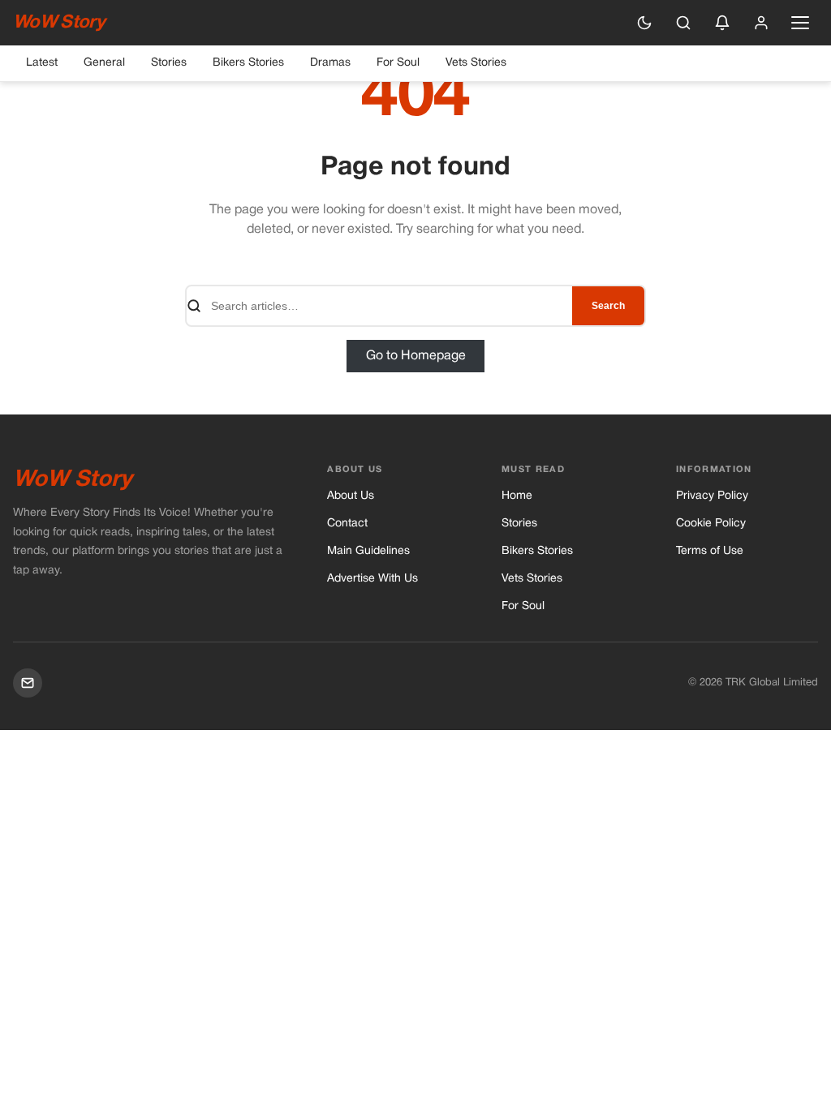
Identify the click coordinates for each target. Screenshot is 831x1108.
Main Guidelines (368, 551)
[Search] (683, 23)
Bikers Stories (248, 63)
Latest (42, 63)
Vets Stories (476, 63)
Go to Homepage (416, 356)
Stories (169, 63)
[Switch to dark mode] (644, 23)
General (104, 63)
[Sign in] (761, 23)
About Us (350, 496)
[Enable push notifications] (722, 23)
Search (608, 305)
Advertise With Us (372, 578)
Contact (347, 523)
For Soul (398, 63)
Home (517, 496)
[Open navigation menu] (800, 23)
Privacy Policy (712, 496)
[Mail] (27, 683)
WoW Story (59, 23)
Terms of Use (709, 551)
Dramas (330, 63)
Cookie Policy (711, 523)
